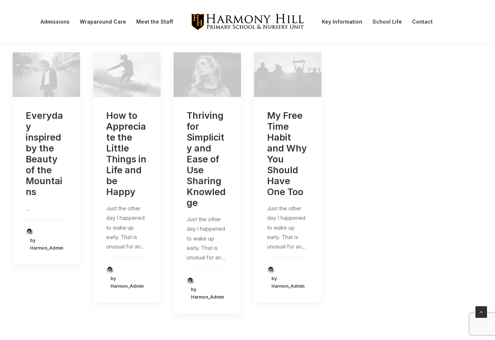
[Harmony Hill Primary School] (247, 22)
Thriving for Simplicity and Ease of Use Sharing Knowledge (206, 159)
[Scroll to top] (481, 311)
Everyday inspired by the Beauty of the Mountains (44, 153)
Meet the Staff (154, 22)
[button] (46, 74)
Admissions (55, 22)
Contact (422, 22)
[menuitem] (55, 22)
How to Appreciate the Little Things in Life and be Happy (126, 153)
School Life (387, 22)
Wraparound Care (103, 22)
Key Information (342, 22)
